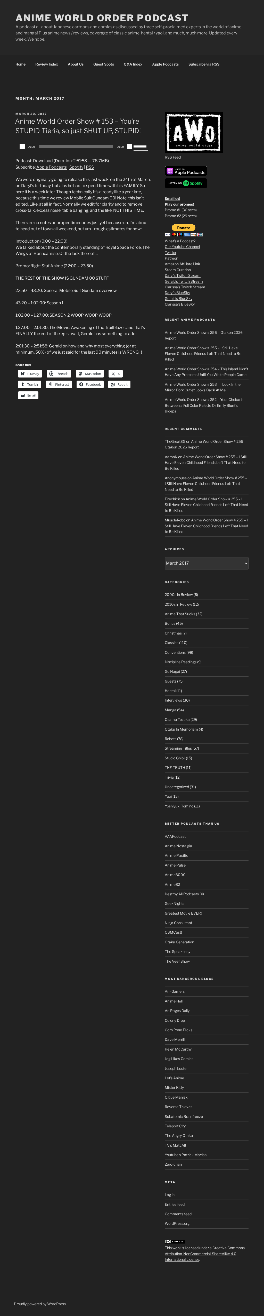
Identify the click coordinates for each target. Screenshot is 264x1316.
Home (20, 64)
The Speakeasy (177, 951)
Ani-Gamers (175, 991)
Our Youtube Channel (182, 246)
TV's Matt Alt (175, 1145)
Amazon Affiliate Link (182, 264)
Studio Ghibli (175, 758)
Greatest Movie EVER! (183, 913)
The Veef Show (177, 961)
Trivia (169, 777)
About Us (76, 64)
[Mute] (129, 146)
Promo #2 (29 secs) (181, 216)
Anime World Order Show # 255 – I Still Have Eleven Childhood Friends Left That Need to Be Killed (203, 354)
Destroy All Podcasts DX (184, 894)
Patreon (171, 258)
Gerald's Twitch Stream (184, 281)
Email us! (172, 198)
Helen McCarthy (178, 1049)
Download (43, 160)
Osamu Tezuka (177, 719)
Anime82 (172, 884)
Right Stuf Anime (46, 265)
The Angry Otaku (179, 1135)
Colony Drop (175, 1020)
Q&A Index (133, 64)
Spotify (76, 167)
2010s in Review (178, 604)
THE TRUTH (175, 767)
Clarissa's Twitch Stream (185, 287)
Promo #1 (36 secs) (181, 210)
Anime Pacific (176, 855)
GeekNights (174, 903)
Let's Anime (174, 1078)
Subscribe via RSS (203, 64)
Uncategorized (177, 787)
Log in (170, 1194)
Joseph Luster (176, 1068)
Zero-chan (173, 1164)
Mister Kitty (174, 1087)
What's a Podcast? (180, 241)
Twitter (170, 252)
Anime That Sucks (180, 614)
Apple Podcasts (165, 64)
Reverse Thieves (178, 1107)
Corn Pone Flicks (178, 1030)
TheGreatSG (175, 441)
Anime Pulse (175, 865)
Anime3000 (175, 874)
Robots (170, 739)
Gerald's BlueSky (178, 298)
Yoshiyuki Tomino (179, 806)
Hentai (170, 690)
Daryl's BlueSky (177, 292)
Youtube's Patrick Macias (186, 1155)
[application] (83, 146)
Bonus (170, 623)
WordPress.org (177, 1223)
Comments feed (178, 1214)
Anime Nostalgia (178, 846)
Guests (170, 681)
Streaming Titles (178, 748)
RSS (90, 167)
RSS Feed (173, 157)
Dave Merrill (175, 1039)
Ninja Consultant (178, 923)
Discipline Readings (180, 662)
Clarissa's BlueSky (180, 304)
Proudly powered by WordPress (40, 1304)
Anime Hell (174, 1001)
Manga (170, 710)
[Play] (22, 146)
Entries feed (175, 1204)
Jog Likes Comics (179, 1058)
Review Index (46, 64)
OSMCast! (173, 932)
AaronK (171, 457)
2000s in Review (179, 594)
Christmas (173, 633)
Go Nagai (172, 671)
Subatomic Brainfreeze (184, 1116)
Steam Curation (178, 270)
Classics (171, 642)
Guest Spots (103, 64)
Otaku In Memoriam (181, 729)
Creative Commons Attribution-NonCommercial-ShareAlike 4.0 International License (205, 1254)
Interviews (173, 700)
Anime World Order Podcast (102, 18)
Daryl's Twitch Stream (183, 275)
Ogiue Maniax (176, 1097)
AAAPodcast (175, 836)
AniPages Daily (177, 1010)
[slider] (141, 146)
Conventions (175, 652)
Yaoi (168, 796)
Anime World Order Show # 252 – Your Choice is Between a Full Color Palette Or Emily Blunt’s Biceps (204, 405)
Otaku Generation (179, 942)
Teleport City (175, 1126)
